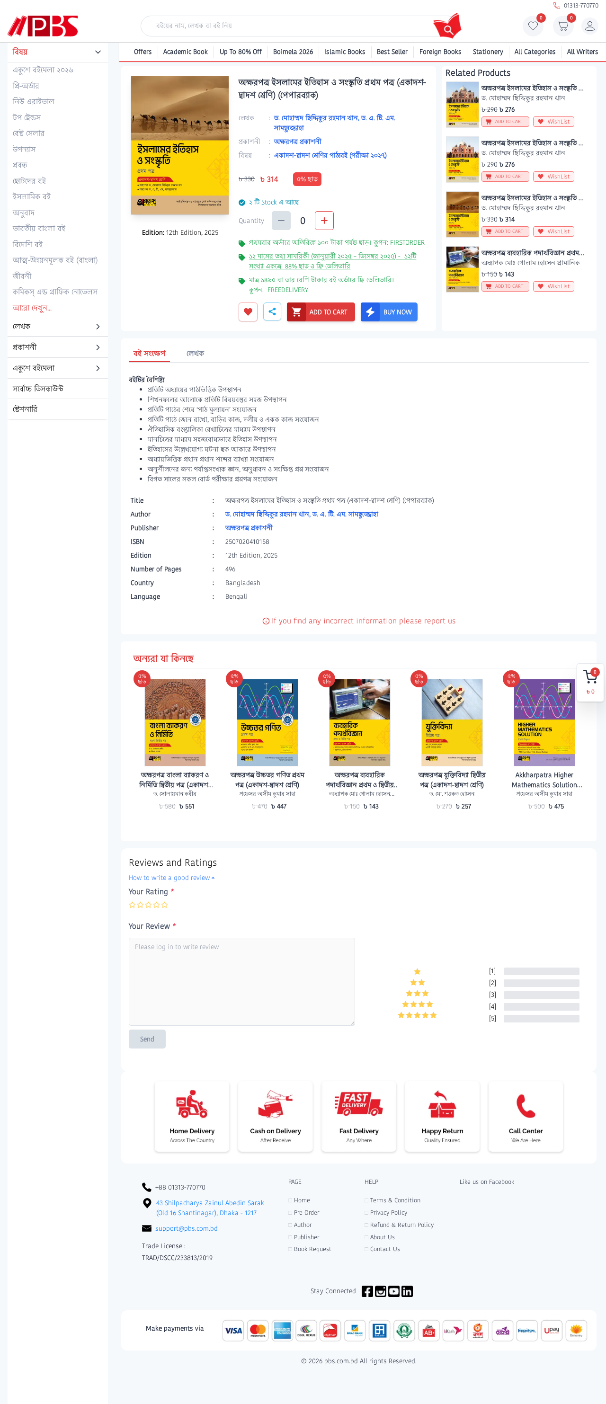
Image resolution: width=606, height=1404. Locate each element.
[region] (58, 231)
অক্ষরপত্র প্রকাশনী (297, 141)
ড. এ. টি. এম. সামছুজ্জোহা (345, 514)
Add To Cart (175, 824)
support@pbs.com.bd (186, 1228)
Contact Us (382, 1248)
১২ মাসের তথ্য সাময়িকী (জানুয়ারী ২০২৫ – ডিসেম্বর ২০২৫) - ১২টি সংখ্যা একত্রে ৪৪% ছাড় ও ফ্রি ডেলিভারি (332, 261)
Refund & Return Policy (399, 1224)
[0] (533, 28)
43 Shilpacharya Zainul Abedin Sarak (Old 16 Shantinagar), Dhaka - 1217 (210, 1207)
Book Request (309, 1248)
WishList (559, 121)
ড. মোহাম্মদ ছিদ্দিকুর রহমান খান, (317, 118)
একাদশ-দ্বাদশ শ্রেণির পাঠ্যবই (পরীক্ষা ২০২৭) (330, 155)
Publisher (303, 1237)
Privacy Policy (386, 1212)
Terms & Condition (392, 1200)
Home (299, 1200)
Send (147, 1039)
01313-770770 (581, 5)
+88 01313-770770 (180, 1187)
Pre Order (303, 1212)
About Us (380, 1237)
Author (300, 1224)
